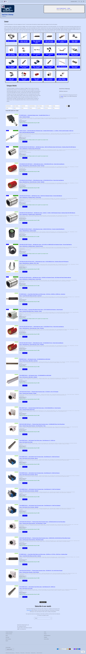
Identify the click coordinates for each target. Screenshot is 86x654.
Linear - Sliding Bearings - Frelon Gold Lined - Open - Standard (31, 344)
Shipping (45, 637)
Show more (43, 602)
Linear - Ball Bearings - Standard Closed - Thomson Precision (31, 246)
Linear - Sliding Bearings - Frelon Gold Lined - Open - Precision (31, 328)
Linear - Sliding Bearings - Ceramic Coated (27, 230)
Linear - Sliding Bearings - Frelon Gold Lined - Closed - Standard (31, 181)
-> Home (68, 8)
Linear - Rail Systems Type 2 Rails (25, 588)
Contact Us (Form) (9, 633)
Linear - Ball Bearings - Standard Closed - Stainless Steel (30, 214)
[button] (2, 1)
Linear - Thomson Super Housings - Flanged (27, 393)
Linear (62, 96)
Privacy (45, 633)
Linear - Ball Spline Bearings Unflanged (26, 132)
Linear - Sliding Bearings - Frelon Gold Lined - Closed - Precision (31, 165)
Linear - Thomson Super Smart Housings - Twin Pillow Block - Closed (32, 523)
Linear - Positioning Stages (24, 116)
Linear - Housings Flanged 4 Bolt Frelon (27, 409)
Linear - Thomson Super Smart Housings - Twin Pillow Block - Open (32, 425)
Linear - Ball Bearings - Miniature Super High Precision (29, 148)
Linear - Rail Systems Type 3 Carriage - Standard (28, 507)
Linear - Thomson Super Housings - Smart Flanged (29, 572)
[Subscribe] (51, 618)
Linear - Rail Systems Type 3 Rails (25, 442)
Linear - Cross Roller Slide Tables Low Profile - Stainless (30, 555)
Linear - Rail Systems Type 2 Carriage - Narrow (28, 458)
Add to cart (25, 125)
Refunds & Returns (47, 635)
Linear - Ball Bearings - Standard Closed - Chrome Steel (30, 197)
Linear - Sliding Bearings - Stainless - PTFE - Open (29, 263)
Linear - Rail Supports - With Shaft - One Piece (28, 360)
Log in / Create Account (61, 8)
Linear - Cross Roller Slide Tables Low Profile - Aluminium (30, 295)
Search (7, 640)
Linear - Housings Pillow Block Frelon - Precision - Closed (30, 311)
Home (7, 635)
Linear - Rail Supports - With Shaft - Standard (28, 377)
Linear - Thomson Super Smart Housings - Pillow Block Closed (31, 539)
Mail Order (7, 637)
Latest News (29, 610)
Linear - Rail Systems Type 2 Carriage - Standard (28, 490)
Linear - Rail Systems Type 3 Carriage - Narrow (28, 474)
